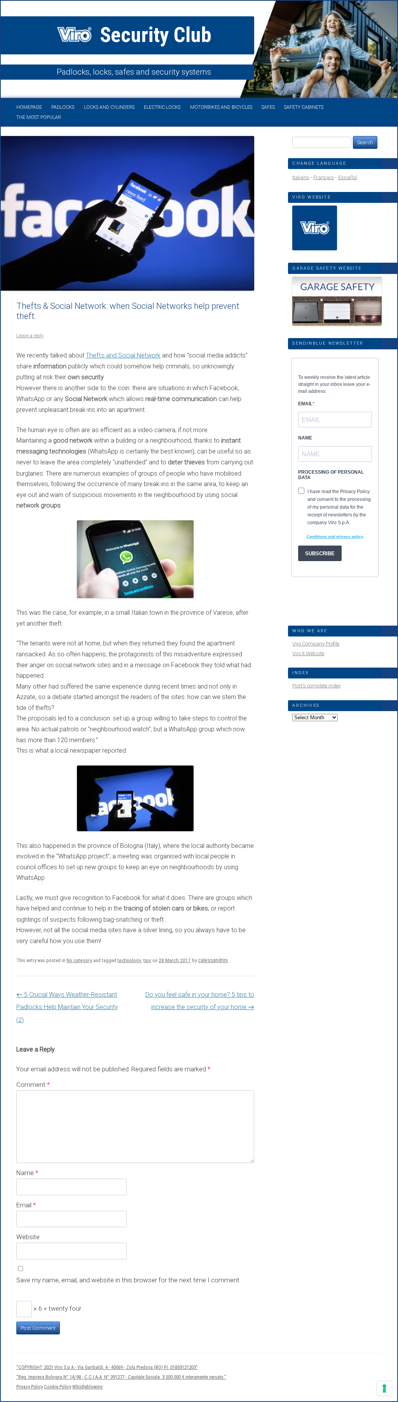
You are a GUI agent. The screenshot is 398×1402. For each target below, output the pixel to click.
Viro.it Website (308, 653)
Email (26, 1205)
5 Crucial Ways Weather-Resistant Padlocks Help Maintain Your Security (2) (67, 1007)
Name (27, 1173)
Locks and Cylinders (109, 107)
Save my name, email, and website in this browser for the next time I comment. (128, 1280)
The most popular (38, 117)
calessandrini (213, 960)
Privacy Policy (29, 1387)
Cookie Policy (57, 1387)
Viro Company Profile (315, 644)
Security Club (153, 35)
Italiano (300, 177)
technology (129, 960)
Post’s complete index (316, 686)
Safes (268, 107)
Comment (33, 1084)
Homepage (29, 107)
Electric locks (162, 107)
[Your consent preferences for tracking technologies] (384, 1388)
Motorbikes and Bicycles (221, 107)
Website (28, 1237)
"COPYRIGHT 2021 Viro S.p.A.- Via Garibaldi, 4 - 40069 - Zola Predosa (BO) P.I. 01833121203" (107, 1367)
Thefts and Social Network (123, 355)
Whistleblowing (87, 1387)
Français (323, 177)
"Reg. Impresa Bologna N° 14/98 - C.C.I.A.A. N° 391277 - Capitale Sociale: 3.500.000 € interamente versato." (121, 1377)
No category (79, 960)
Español (347, 177)
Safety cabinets (303, 107)
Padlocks (62, 107)
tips (147, 960)
